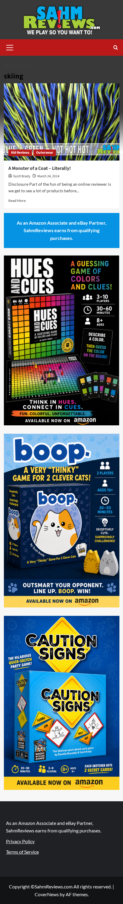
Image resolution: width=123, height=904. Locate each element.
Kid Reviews (20, 152)
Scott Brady (21, 176)
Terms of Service (22, 852)
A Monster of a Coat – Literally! (39, 168)
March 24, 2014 (48, 176)
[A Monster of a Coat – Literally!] (61, 122)
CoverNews (47, 894)
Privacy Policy (20, 841)
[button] (10, 46)
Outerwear (44, 152)
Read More (17, 200)
